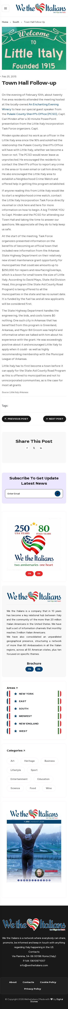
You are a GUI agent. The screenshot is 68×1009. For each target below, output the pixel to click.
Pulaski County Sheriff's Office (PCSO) (32, 114)
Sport (34, 770)
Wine (49, 788)
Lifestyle (16, 770)
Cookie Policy (48, 982)
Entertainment (19, 779)
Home (5, 22)
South (16, 22)
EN (38, 573)
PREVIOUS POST (18, 418)
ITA (29, 573)
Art (12, 760)
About (13, 982)
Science (15, 788)
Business (50, 760)
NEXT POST (56, 418)
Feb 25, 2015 (9, 76)
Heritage (29, 760)
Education (43, 779)
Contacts (28, 982)
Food (33, 788)
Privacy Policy (32, 988)
